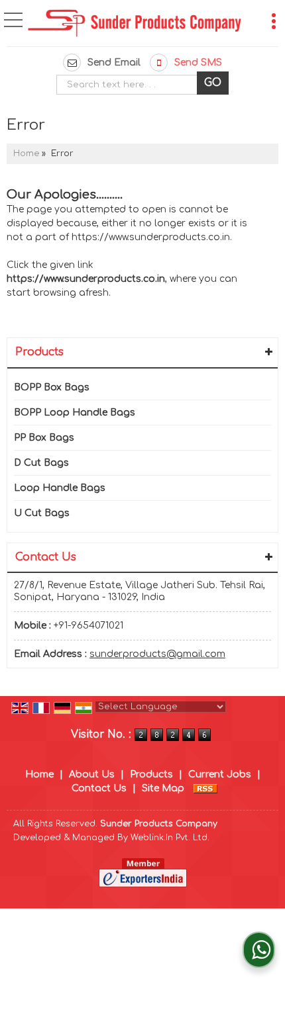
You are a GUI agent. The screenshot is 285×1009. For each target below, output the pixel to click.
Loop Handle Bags (59, 488)
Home (26, 153)
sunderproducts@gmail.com (157, 654)
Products (39, 352)
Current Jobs (219, 774)
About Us (92, 774)
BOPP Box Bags (51, 387)
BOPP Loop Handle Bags (74, 412)
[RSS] (205, 788)
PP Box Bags (44, 438)
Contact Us (99, 788)
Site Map (163, 788)
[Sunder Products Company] (134, 24)
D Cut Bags (41, 463)
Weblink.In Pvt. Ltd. (170, 837)
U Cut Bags (42, 513)
